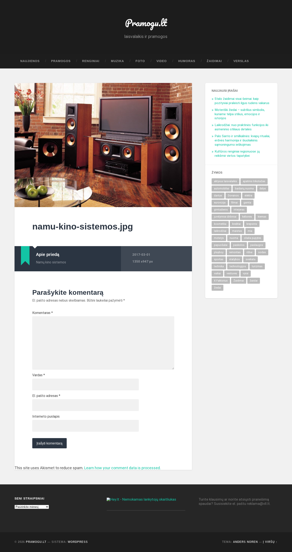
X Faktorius (221, 280)
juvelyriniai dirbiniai (225, 216)
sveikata (250, 259)
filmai (234, 202)
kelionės (247, 216)
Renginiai (90, 61)
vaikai (217, 273)
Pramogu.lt (146, 22)
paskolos (239, 245)
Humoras (186, 61)
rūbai (249, 252)
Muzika (117, 61)
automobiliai (221, 188)
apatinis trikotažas (254, 181)
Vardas (38, 375)
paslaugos (256, 245)
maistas (237, 231)
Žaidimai (214, 61)
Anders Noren (245, 541)
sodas (262, 252)
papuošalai (220, 245)
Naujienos (30, 61)
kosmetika (220, 223)
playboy (218, 252)
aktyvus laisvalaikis (225, 181)
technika (219, 266)
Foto (140, 61)
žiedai (217, 287)
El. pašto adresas (46, 396)
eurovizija (220, 202)
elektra (248, 195)
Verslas (241, 61)
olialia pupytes (252, 238)
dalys (263, 188)
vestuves (232, 273)
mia (250, 231)
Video (161, 61)
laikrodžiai (220, 231)
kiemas (262, 216)
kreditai (236, 223)
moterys (219, 238)
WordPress (78, 541)
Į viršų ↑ (270, 541)
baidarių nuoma (244, 188)
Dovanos (233, 195)
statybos (234, 259)
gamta (247, 202)
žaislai (254, 280)
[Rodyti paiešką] (270, 61)
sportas (218, 259)
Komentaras (42, 313)
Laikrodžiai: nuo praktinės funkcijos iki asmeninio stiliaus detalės (241, 127)
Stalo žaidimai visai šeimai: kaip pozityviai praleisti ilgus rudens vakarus (242, 101)
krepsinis (251, 223)
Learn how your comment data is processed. (122, 468)
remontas (235, 252)
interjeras (239, 209)
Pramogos (61, 61)
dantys (218, 195)
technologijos (238, 266)
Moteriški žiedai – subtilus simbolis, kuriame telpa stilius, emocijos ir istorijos (240, 114)
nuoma (234, 238)
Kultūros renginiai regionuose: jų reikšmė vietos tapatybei (237, 154)
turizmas (257, 266)
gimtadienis (221, 209)
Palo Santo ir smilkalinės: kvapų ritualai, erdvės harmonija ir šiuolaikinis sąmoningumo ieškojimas (242, 140)
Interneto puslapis (46, 416)
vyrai (245, 273)
